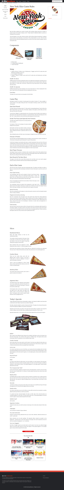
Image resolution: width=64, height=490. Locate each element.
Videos (5, 14)
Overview (5, 7)
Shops (28, 1)
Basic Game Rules (5, 9)
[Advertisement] (28, 218)
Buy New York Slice (5, 12)
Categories (24, 1)
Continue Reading (28, 431)
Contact (44, 475)
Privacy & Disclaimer (46, 477)
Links (5, 16)
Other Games (5, 18)
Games (20, 1)
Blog (17, 1)
